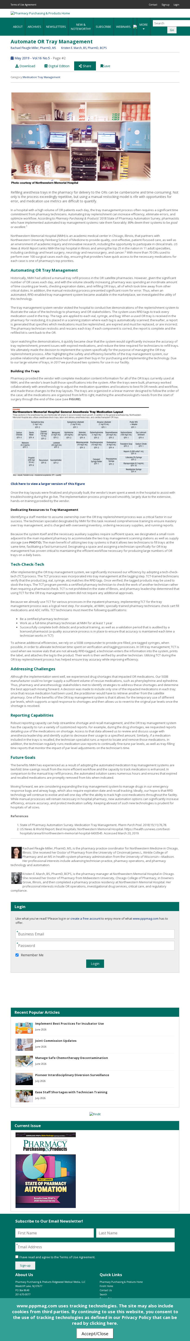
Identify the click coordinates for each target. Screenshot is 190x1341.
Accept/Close (95, 1333)
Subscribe (103, 27)
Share (86, 66)
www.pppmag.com (145, 918)
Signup (165, 4)
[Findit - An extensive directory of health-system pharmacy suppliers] (95, 1114)
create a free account (85, 918)
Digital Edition (59, 66)
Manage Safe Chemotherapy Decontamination (71, 1058)
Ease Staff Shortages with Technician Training (71, 1092)
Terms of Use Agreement (23, 4)
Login (176, 4)
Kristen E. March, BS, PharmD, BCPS (84, 48)
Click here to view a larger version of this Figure (48, 484)
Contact (153, 4)
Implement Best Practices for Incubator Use (69, 1023)
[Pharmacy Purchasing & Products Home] (40, 13)
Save (106, 66)
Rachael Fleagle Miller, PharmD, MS (34, 48)
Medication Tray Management (41, 77)
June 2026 (41, 1029)
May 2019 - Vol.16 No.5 (32, 58)
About (18, 27)
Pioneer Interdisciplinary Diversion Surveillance (72, 1075)
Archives (34, 27)
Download (27, 66)
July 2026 (40, 1081)
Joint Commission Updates (55, 1041)
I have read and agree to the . (56, 1257)
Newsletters (56, 27)
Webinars (123, 27)
